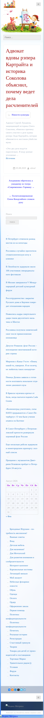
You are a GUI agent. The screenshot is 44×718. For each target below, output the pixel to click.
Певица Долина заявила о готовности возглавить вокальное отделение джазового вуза (22, 381)
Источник (10, 158)
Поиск (9, 214)
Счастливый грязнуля (20, 643)
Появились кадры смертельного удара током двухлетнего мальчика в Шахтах (21, 318)
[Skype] (21, 690)
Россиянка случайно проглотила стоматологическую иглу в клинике (21, 255)
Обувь (13, 590)
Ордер (13, 602)
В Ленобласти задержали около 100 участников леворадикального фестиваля (20, 270)
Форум (13, 671)
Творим (13, 647)
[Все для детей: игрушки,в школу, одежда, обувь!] (9, 4)
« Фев (8, 516)
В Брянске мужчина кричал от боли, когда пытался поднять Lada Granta (22, 397)
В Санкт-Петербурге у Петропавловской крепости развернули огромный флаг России (21, 432)
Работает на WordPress (15, 712)
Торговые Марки (18, 659)
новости (13, 586)
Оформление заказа (19, 606)
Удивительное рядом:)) (20, 663)
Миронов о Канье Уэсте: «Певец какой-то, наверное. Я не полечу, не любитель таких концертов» (21, 365)
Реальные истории (18, 634)
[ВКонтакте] (9, 690)
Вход (12, 541)
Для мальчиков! (17, 549)
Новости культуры (20, 115)
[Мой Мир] (15, 690)
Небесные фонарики (19, 582)
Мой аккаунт (16, 577)
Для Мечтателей (17, 553)
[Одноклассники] (12, 690)
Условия (14, 667)
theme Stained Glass (33, 712)
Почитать (14, 630)
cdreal (32, 168)
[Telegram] (24, 690)
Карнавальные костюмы (21, 569)
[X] (18, 690)
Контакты (14, 675)
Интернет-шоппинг (19, 565)
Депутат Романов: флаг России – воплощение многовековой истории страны (21, 349)
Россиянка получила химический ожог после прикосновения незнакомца (21, 334)
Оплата (13, 598)
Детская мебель (17, 545)
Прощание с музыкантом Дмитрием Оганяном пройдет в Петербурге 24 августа (21, 464)
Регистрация (16, 638)
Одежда (13, 594)
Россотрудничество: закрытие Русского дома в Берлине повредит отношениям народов (21, 302)
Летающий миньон (19, 573)
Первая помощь (17, 610)
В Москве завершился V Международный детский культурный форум (21, 286)
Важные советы (17, 537)
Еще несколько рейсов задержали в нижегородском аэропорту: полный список (22, 448)
